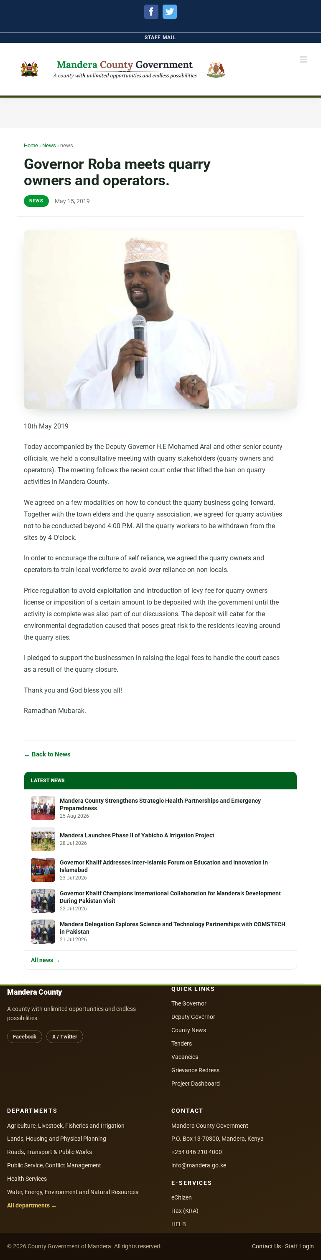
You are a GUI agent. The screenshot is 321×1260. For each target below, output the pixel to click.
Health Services (27, 1178)
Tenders (181, 1043)
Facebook (24, 1036)
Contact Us (266, 1246)
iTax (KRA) (185, 1210)
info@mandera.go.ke (198, 1165)
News (49, 145)
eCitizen (181, 1197)
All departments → (32, 1205)
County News (188, 1030)
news (36, 201)
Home (31, 145)
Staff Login (299, 1246)
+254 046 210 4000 (196, 1152)
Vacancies (184, 1056)
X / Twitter (64, 1036)
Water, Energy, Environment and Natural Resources (72, 1192)
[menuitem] (160, 38)
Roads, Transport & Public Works (49, 1152)
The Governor (188, 1003)
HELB (178, 1224)
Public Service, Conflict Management (54, 1165)
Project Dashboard (195, 1083)
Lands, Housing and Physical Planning (56, 1138)
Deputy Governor (193, 1016)
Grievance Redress (195, 1070)
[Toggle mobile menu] (304, 59)
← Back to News (47, 755)
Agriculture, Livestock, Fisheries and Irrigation (66, 1125)
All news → (45, 960)
